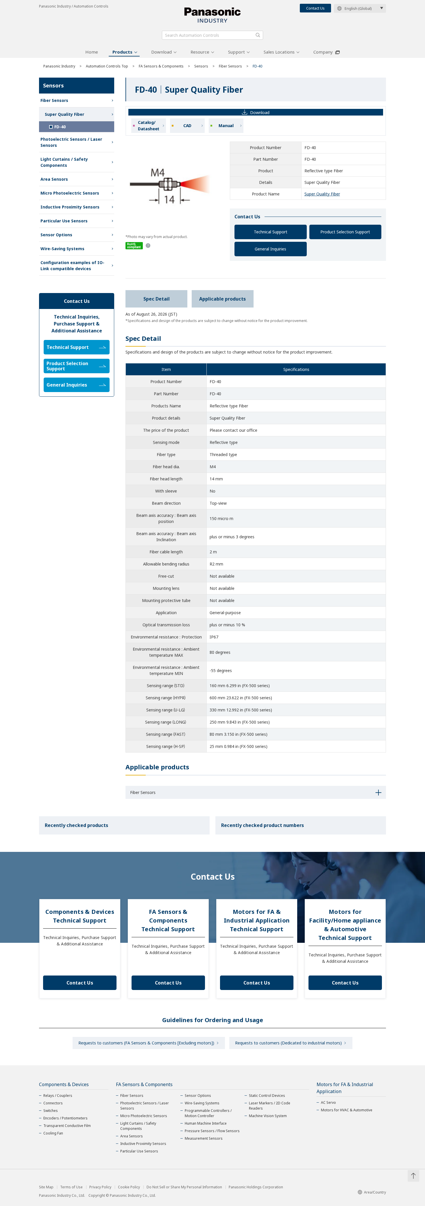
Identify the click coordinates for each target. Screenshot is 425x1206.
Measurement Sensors (204, 1138)
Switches (50, 1110)
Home (91, 52)
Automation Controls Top (107, 66)
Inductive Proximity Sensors (69, 207)
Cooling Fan (53, 1133)
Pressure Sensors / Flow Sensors (212, 1130)
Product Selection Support (345, 232)
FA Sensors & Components (161, 66)
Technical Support (270, 232)
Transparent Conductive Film (67, 1125)
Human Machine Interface (206, 1123)
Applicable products (222, 299)
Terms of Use (71, 1187)
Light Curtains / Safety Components (64, 162)
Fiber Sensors (230, 66)
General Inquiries (270, 249)
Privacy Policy (100, 1187)
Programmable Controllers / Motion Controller (208, 1113)
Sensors (201, 66)
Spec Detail (156, 299)
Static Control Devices (267, 1095)
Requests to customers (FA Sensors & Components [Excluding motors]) (146, 1043)
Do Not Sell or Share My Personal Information (184, 1187)
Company (323, 52)
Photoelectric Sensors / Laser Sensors (71, 142)
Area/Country (375, 1192)
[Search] (258, 35)
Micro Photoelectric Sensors (69, 193)
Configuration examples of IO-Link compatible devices (72, 265)
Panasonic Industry (59, 66)
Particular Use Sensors (64, 221)
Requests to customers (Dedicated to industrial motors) (288, 1043)
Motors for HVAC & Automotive (346, 1110)
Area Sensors (54, 179)
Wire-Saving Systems (62, 248)
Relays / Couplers (57, 1095)
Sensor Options (56, 234)
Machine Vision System (268, 1115)
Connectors (53, 1103)
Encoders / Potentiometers (65, 1118)
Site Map (46, 1187)
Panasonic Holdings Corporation (256, 1187)
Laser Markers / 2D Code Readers (269, 1106)
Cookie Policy (129, 1187)
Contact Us (315, 8)
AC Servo (328, 1102)
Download (161, 52)
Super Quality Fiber (322, 194)
